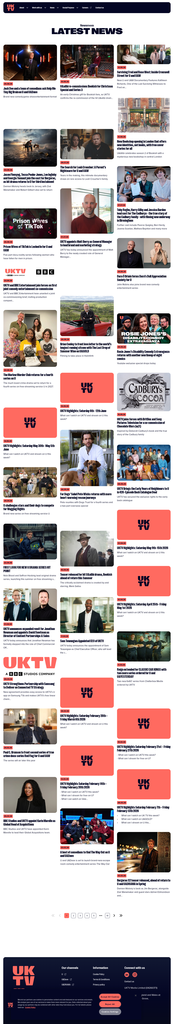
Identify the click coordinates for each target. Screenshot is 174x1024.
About (21, 8)
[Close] (136, 995)
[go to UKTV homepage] (10, 7)
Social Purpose (68, 8)
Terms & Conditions (101, 979)
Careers (85, 8)
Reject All (110, 1004)
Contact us (99, 8)
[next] (114, 915)
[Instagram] (134, 974)
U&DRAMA (66, 984)
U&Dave (65, 979)
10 (107, 915)
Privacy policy (99, 984)
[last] (120, 915)
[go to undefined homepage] (24, 980)
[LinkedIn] (126, 974)
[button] (27, 7)
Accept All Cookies (110, 996)
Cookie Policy (98, 974)
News (52, 8)
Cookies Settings (110, 1011)
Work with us (37, 8)
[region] (76, 1004)
